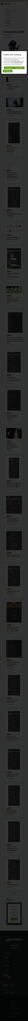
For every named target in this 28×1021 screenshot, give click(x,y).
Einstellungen (7, 71)
